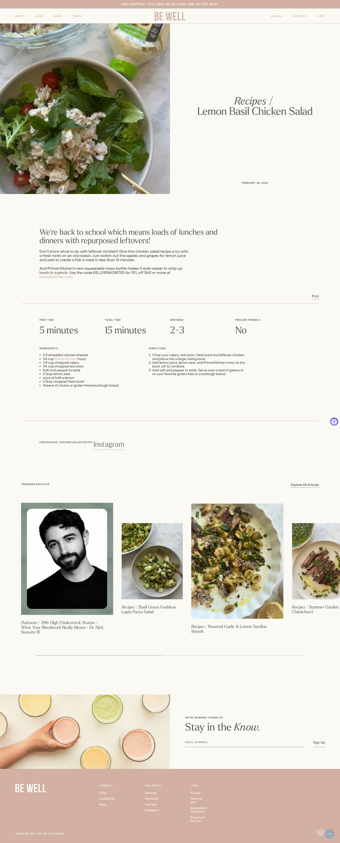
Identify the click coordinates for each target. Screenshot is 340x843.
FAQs (102, 793)
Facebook (151, 798)
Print (315, 296)
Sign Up (319, 742)
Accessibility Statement (198, 809)
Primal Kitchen (65, 359)
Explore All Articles (305, 485)
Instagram (108, 444)
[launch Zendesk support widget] (329, 834)
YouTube (151, 804)
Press (103, 804)
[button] (20, 15)
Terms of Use (196, 800)
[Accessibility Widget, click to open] (334, 421)
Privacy (195, 793)
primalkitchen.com (55, 277)
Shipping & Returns (197, 819)
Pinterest (151, 793)
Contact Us (107, 798)
